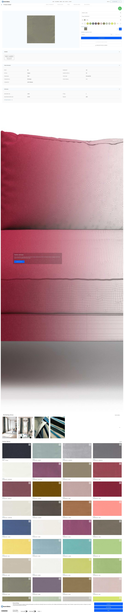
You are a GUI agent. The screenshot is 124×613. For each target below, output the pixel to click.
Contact (70, 1)
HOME (53, 1)
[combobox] (103, 13)
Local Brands (57, 1)
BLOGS (64, 1)
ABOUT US (66, 1)
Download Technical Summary (101, 45)
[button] (115, 2)
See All (120, 441)
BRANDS (61, 1)
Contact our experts (19, 261)
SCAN (108, 1)
